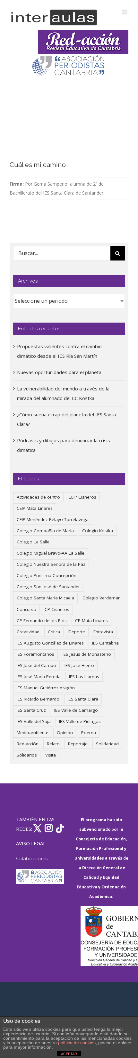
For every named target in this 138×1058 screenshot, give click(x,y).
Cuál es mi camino (38, 165)
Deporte (76, 632)
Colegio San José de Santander (48, 586)
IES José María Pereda (39, 676)
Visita (50, 755)
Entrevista (103, 632)
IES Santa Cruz (31, 710)
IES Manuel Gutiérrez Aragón (46, 688)
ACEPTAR (69, 1054)
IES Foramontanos (35, 654)
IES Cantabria (105, 643)
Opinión (65, 732)
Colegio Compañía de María (45, 530)
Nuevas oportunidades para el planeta (59, 372)
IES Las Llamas (84, 676)
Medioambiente (32, 732)
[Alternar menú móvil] (125, 12)
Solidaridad (107, 744)
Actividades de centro (38, 497)
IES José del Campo (36, 665)
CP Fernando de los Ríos (42, 620)
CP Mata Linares (91, 620)
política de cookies (77, 1042)
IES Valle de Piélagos (80, 721)
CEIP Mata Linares (35, 508)
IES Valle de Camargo (76, 710)
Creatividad (28, 632)
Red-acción (28, 744)
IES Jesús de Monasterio (87, 654)
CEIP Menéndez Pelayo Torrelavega (53, 519)
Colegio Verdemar (101, 598)
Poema (88, 732)
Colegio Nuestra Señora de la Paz (51, 564)
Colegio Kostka (97, 530)
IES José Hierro (79, 665)
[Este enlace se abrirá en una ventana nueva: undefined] (69, 66)
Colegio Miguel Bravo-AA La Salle (50, 553)
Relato (53, 744)
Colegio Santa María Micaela (45, 598)
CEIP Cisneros (82, 497)
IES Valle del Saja (34, 721)
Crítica (54, 632)
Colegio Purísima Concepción (46, 575)
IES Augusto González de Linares (50, 643)
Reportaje (78, 744)
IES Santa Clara (83, 699)
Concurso (26, 609)
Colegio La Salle (33, 542)
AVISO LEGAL (31, 843)
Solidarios (27, 755)
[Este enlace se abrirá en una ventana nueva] (104, 936)
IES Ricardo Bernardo (38, 699)
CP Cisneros (57, 609)
